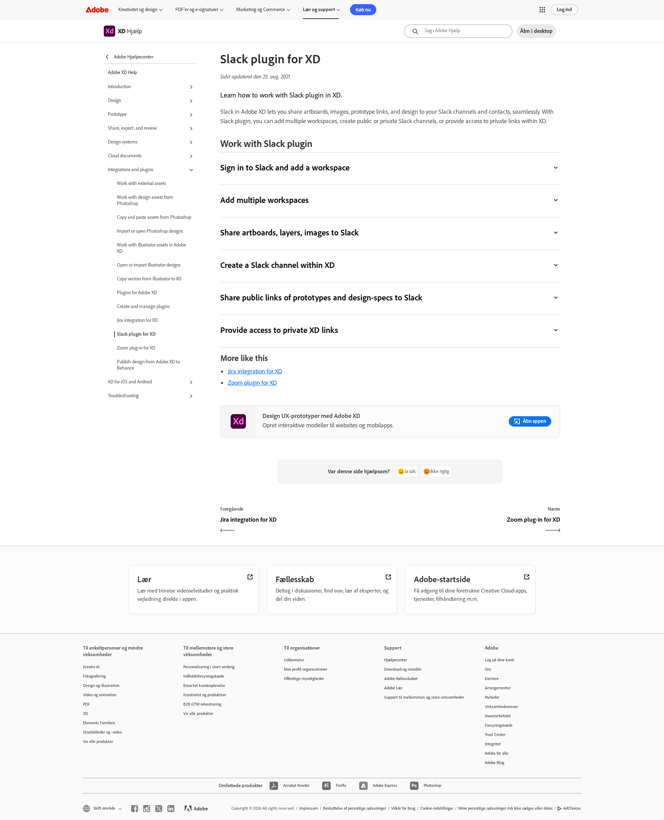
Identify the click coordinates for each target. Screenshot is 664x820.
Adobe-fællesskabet (401, 678)
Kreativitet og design (137, 9)
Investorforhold (497, 716)
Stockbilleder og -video (102, 732)
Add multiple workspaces (264, 200)
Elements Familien (99, 722)
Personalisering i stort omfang (208, 666)
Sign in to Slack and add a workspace (285, 167)
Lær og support (319, 9)
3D (85, 713)
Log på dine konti (499, 660)
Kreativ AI (91, 666)
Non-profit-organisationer (305, 669)
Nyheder (492, 697)
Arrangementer (498, 688)
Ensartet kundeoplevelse (204, 685)
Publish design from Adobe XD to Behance (148, 365)
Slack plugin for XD (136, 334)
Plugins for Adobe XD (137, 293)
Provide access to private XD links (279, 330)
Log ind (564, 9)
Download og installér (403, 669)
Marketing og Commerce (260, 9)
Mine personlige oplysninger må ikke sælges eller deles (505, 808)
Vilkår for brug (403, 808)
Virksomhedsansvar (501, 706)
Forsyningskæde (499, 725)
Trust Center (495, 734)
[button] (542, 9)
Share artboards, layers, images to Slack (289, 232)
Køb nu (363, 10)
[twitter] (158, 808)
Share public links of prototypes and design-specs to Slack (321, 297)
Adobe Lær (393, 688)
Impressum (308, 808)
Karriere (492, 678)
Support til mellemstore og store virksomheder (424, 697)
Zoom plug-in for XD (136, 348)
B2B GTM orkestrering (202, 704)
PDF (86, 704)
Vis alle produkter (98, 741)
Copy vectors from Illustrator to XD (149, 279)
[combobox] (458, 31)
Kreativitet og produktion (204, 694)
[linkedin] (170, 808)
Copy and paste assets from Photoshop (154, 217)
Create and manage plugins (143, 306)
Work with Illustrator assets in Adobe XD (151, 248)
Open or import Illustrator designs (149, 265)
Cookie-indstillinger (436, 808)
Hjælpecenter (395, 660)
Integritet (493, 744)
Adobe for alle (496, 753)
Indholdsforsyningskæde (203, 676)
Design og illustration (101, 685)
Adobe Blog (494, 762)
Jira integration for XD (137, 320)
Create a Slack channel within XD (277, 265)
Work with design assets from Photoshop (145, 200)
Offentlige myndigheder (304, 678)
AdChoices (572, 808)
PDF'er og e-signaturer (196, 9)
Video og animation (99, 694)
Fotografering (94, 676)
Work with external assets (141, 183)
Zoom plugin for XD (252, 382)
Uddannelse (294, 660)
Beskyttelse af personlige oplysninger (354, 808)
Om (488, 669)
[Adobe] (97, 9)
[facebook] (134, 808)
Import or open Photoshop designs (150, 231)
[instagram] (146, 808)
